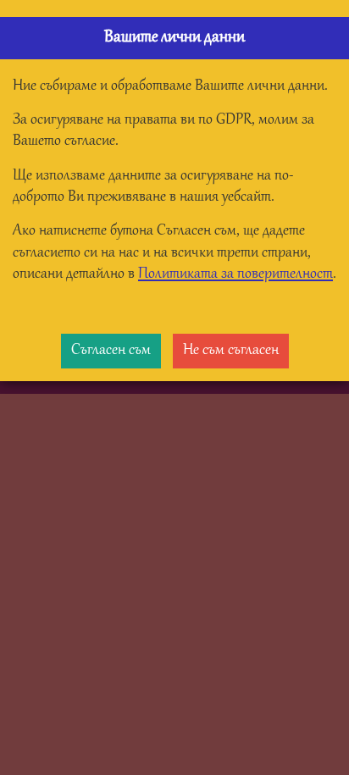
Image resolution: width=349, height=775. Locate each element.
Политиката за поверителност (235, 274)
